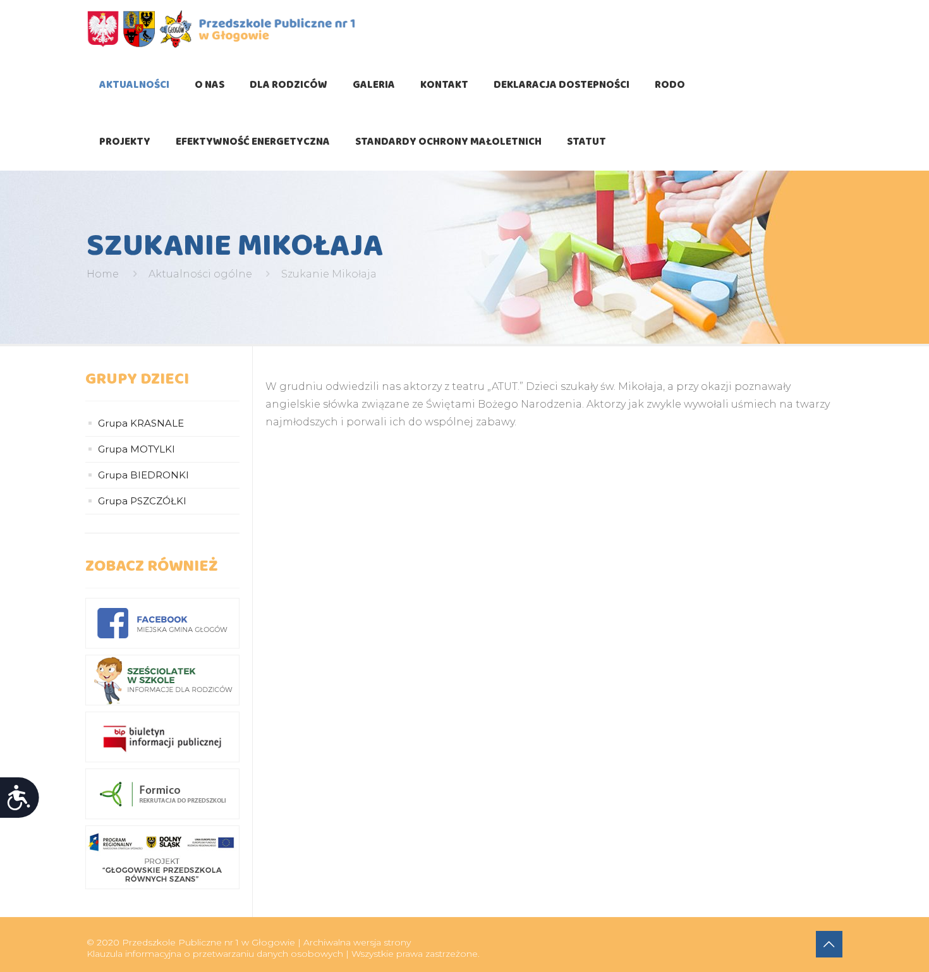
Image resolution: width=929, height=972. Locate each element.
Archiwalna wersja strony (357, 942)
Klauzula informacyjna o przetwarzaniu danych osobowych (215, 953)
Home (103, 274)
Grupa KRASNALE (141, 423)
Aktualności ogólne (200, 274)
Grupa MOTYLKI (136, 449)
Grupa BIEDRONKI (143, 475)
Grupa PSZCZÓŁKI (142, 501)
